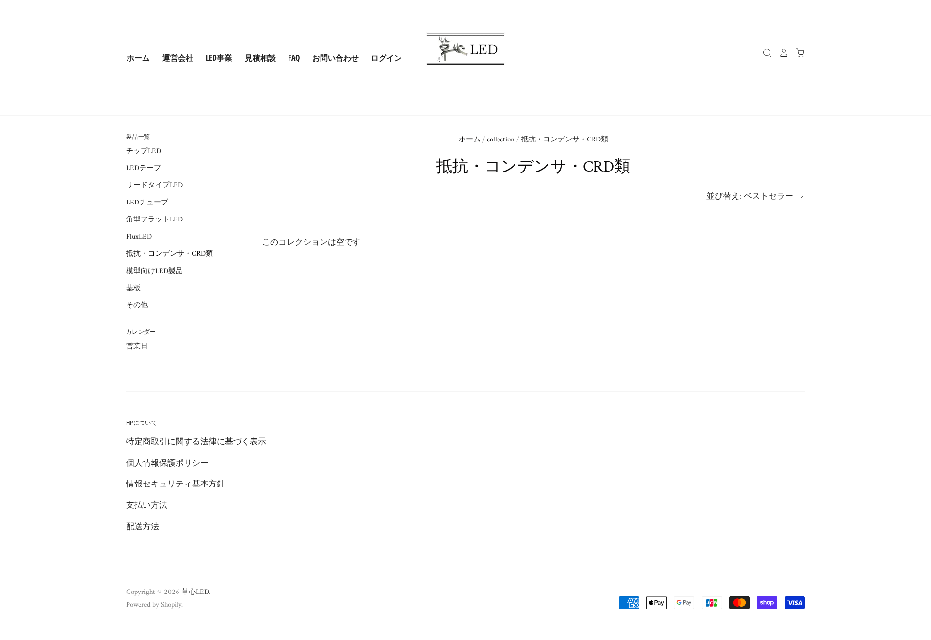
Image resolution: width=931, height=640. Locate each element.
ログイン (386, 57)
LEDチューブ (147, 202)
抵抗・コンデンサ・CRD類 (169, 254)
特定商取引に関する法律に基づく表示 (196, 442)
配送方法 (142, 527)
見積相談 (260, 57)
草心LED (195, 592)
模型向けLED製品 (154, 271)
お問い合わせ (335, 57)
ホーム (138, 57)
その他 (137, 305)
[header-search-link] (763, 53)
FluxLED (139, 237)
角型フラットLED (154, 219)
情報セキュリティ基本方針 (175, 484)
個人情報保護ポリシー (167, 463)
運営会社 (177, 57)
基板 (133, 288)
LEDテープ (143, 168)
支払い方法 (146, 506)
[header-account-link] (780, 53)
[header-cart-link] (796, 53)
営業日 (137, 346)
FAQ (294, 57)
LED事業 (219, 57)
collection (500, 139)
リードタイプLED (154, 185)
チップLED (143, 151)
